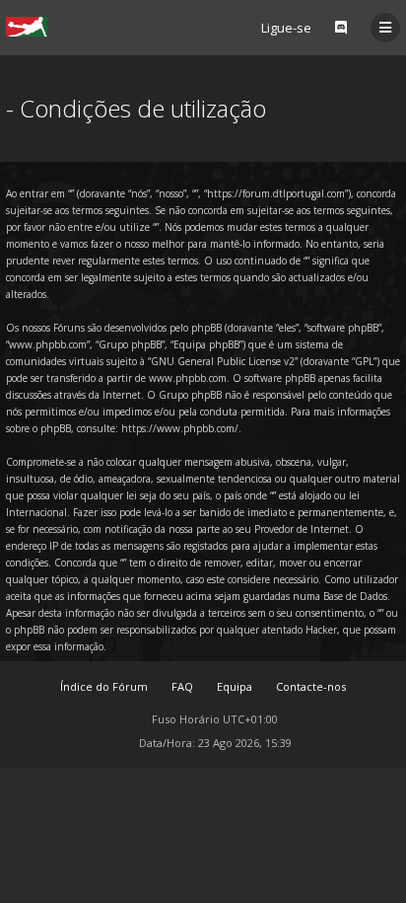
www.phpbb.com (188, 378)
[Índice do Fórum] (26, 27)
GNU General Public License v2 (223, 361)
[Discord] (341, 27)
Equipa (234, 686)
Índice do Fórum (104, 686)
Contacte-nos (311, 686)
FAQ (182, 686)
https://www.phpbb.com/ (179, 428)
